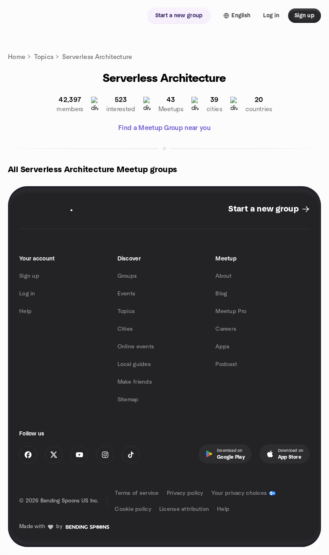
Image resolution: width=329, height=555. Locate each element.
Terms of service (136, 493)
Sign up (29, 276)
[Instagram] (105, 455)
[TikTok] (131, 455)
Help (25, 311)
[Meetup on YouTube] (79, 455)
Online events (136, 347)
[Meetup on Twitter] (54, 455)
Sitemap (128, 400)
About (223, 276)
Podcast (226, 364)
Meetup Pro (230, 311)
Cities (125, 329)
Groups (127, 276)
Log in (27, 294)
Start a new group (263, 209)
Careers (225, 329)
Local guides (134, 364)
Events (127, 294)
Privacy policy (185, 493)
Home (16, 57)
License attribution (184, 509)
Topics (43, 57)
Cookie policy (133, 509)
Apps (222, 347)
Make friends (135, 382)
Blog (221, 294)
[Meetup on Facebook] (28, 455)
